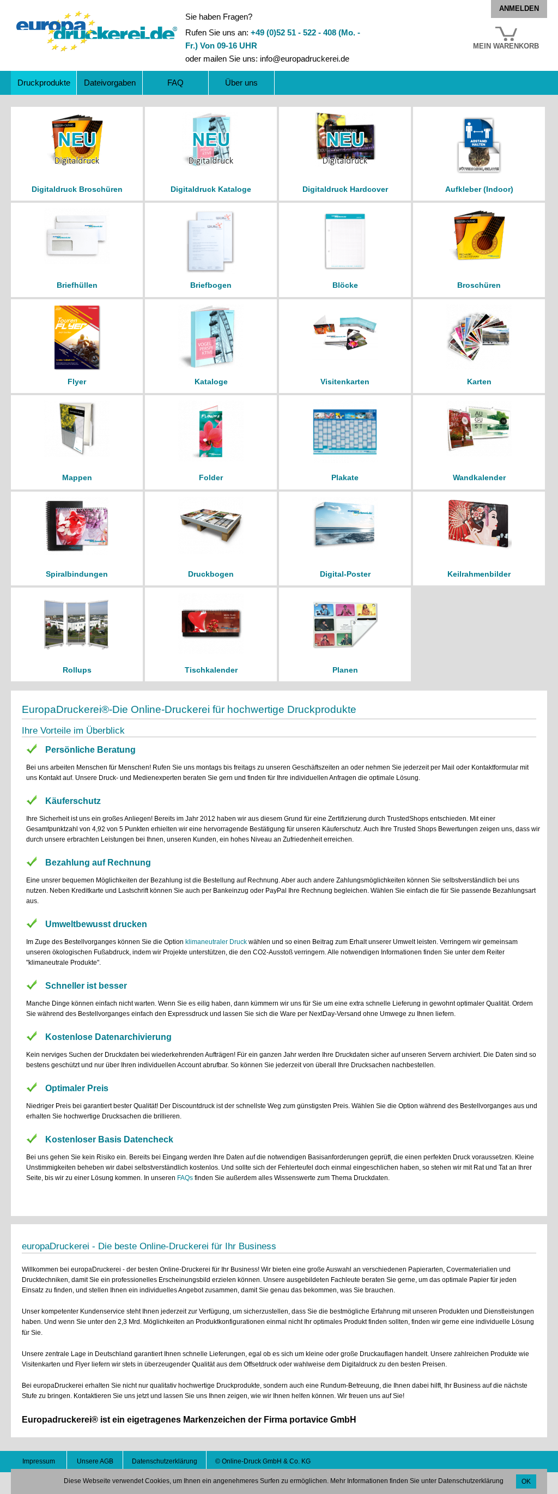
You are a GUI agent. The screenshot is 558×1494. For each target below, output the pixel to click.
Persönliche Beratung (90, 749)
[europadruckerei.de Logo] (96, 16)
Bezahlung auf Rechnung (98, 862)
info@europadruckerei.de (304, 58)
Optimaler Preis (76, 1088)
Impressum (38, 1461)
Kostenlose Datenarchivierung (108, 1037)
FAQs (185, 1178)
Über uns (241, 82)
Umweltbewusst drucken (96, 924)
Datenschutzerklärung (164, 1461)
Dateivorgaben (110, 82)
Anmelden (519, 8)
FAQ (175, 82)
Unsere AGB (95, 1461)
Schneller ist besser (86, 985)
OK (526, 1481)
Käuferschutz (73, 801)
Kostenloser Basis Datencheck (109, 1139)
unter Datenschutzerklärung (462, 1481)
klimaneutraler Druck (216, 942)
